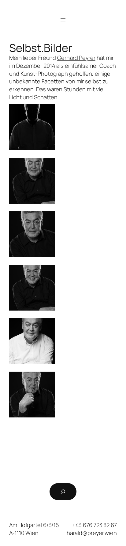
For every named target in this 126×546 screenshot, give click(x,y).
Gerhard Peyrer (76, 58)
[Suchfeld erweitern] (63, 491)
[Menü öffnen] (63, 20)
